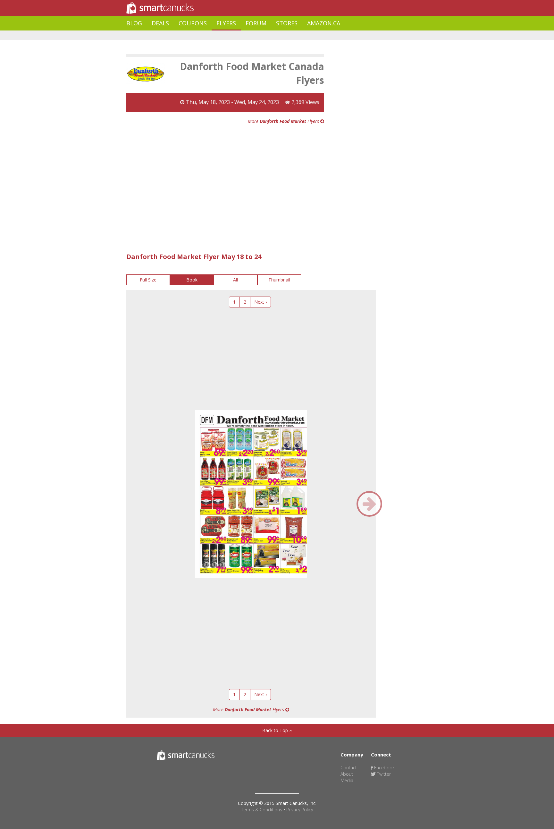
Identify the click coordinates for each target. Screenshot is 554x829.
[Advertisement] (243, 35)
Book (191, 280)
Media (346, 780)
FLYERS (226, 23)
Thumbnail (279, 280)
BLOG (134, 23)
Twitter (383, 774)
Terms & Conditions (261, 810)
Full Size (148, 280)
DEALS (160, 23)
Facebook (384, 767)
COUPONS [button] (193, 23)
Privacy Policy (299, 810)
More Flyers (284, 121)
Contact (348, 767)
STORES (287, 23)
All (235, 280)
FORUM (256, 23)
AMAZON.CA (323, 23)
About (346, 774)
